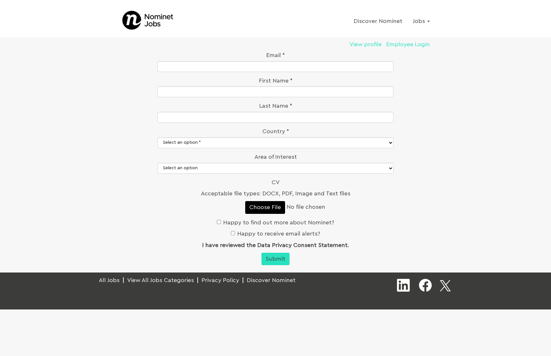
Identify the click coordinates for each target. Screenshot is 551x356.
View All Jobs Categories (160, 280)
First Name (275, 81)
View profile (365, 44)
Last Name (275, 106)
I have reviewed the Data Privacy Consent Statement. (275, 245)
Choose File (265, 207)
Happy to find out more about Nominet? (278, 222)
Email (275, 55)
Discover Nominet (378, 21)
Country (273, 131)
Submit (275, 259)
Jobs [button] (420, 21)
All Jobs (109, 280)
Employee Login (408, 44)
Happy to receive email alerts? (278, 233)
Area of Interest (275, 157)
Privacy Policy (220, 280)
